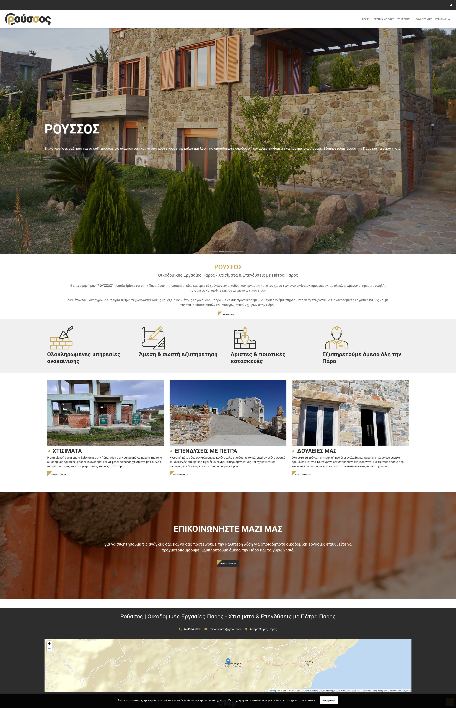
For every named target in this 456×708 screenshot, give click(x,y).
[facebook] (450, 5)
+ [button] (49, 643)
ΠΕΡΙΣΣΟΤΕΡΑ (228, 315)
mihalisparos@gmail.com (225, 629)
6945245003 (192, 629)
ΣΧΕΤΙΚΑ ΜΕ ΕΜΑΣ (384, 19)
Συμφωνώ (329, 700)
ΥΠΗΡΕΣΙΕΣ (403, 19)
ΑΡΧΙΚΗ (366, 19)
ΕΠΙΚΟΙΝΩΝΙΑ (442, 19)
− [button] (49, 649)
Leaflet (272, 690)
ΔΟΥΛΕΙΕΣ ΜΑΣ (423, 19)
